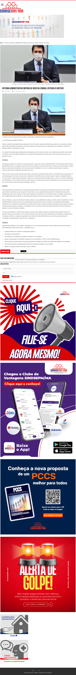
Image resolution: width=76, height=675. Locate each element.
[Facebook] (35, 670)
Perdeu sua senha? (7, 280)
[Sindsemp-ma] (38, 7)
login (27, 259)
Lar (3, 42)
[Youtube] (41, 670)
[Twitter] (37, 670)
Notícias (7, 42)
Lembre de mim (17, 276)
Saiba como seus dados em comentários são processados (39, 262)
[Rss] (33, 670)
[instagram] (43, 670)
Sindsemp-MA (7, 91)
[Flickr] (39, 670)
